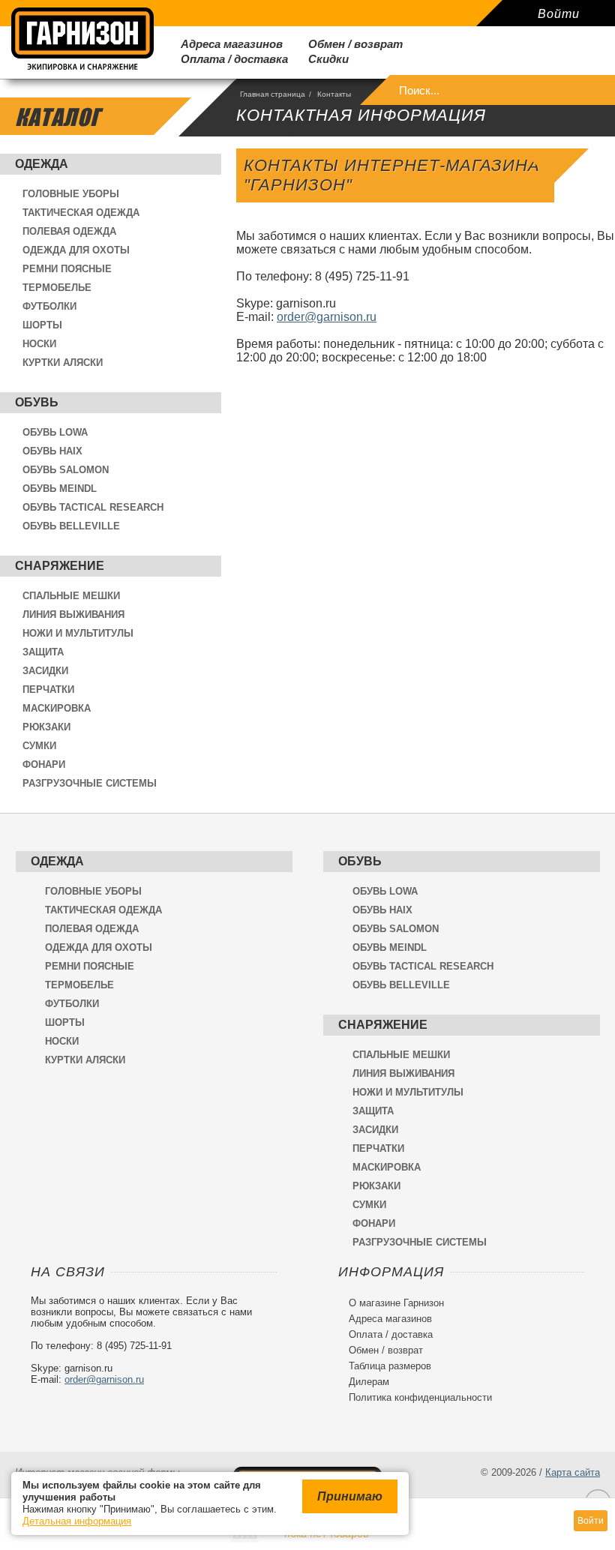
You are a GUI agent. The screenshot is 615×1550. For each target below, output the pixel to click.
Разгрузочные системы (89, 783)
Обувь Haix (52, 451)
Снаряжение (59, 565)
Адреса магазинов (226, 43)
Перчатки (48, 689)
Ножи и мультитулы (78, 633)
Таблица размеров (384, 1366)
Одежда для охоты (76, 250)
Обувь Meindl (59, 488)
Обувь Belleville (71, 526)
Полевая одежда (69, 231)
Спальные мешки (71, 595)
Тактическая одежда (81, 212)
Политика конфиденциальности (415, 1397)
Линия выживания (73, 614)
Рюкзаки (46, 727)
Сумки (39, 745)
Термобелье (57, 287)
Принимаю (349, 1496)
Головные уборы (70, 193)
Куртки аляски (62, 362)
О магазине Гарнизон (391, 1303)
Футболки (49, 306)
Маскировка (56, 708)
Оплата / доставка (228, 58)
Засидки (45, 670)
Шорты (42, 325)
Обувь (36, 402)
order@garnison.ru (326, 316)
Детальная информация (76, 1521)
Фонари (43, 764)
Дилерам (363, 1381)
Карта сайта (572, 1472)
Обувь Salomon (65, 469)
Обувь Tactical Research (93, 507)
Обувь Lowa (55, 432)
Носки (39, 343)
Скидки (322, 58)
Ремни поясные (67, 268)
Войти (559, 13)
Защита (43, 652)
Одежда (41, 163)
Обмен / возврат (349, 43)
